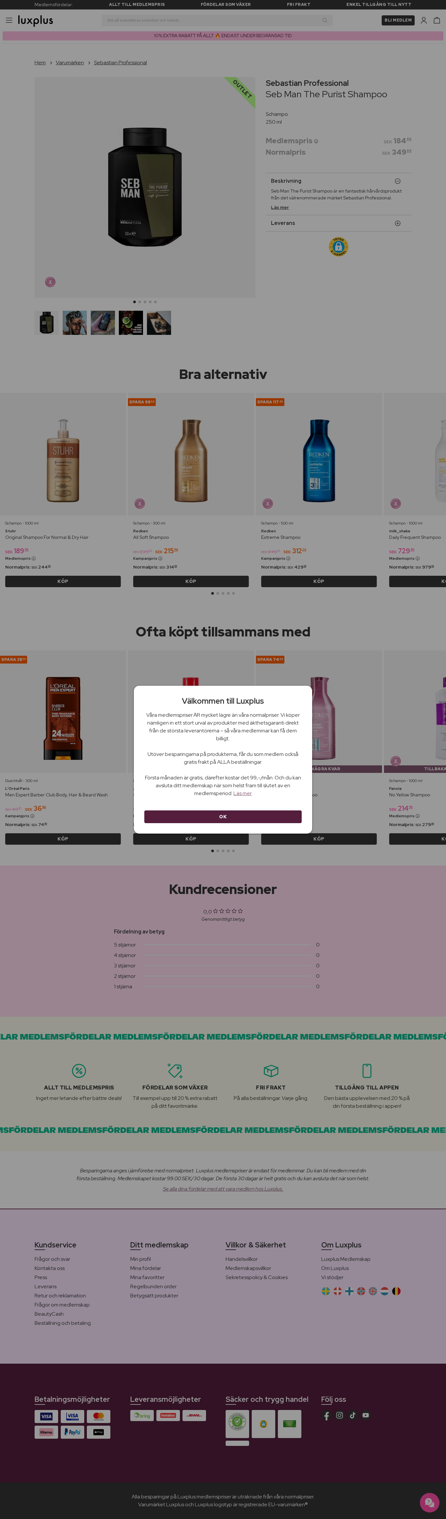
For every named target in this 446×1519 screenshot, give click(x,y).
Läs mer (242, 793)
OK (223, 817)
